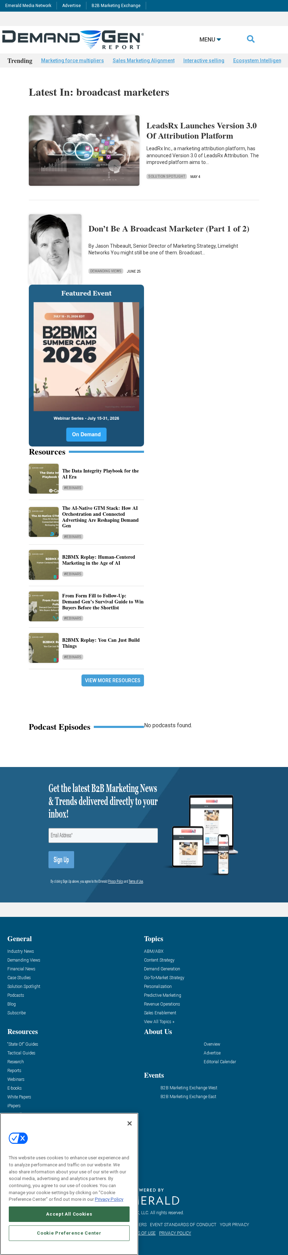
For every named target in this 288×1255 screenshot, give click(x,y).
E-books (14, 1088)
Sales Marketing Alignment (144, 60)
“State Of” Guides (22, 1044)
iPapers (14, 1106)
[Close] (129, 1123)
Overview (212, 1044)
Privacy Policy (109, 1199)
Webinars (72, 488)
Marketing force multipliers (72, 60)
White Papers (19, 1097)
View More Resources (112, 680)
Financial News (21, 969)
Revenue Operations (162, 1004)
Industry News (20, 951)
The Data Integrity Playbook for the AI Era (100, 473)
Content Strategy (159, 960)
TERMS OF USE (141, 1233)
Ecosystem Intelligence (260, 60)
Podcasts (15, 995)
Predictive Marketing (162, 995)
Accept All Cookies (69, 1214)
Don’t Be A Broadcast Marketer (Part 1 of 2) (169, 228)
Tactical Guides (21, 1053)
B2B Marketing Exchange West (189, 1088)
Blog (11, 1004)
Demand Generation (162, 969)
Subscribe (16, 1013)
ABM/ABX (153, 951)
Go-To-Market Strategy (164, 978)
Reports (14, 1071)
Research (15, 1062)
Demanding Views (106, 271)
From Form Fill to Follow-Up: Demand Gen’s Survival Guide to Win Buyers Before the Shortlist (103, 601)
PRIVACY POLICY (175, 1233)
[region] (69, 1184)
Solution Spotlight (166, 176)
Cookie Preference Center (69, 1233)
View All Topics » (159, 1022)
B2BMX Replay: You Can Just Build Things (101, 642)
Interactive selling (203, 60)
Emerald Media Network (28, 6)
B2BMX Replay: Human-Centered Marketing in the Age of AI (98, 559)
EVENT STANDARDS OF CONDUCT (183, 1224)
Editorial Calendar (220, 1062)
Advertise (71, 6)
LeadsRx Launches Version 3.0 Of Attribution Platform (201, 130)
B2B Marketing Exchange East (188, 1097)
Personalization (158, 986)
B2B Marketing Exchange (116, 6)
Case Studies (19, 978)
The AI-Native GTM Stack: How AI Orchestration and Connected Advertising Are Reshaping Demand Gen (100, 516)
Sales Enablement (160, 1013)
